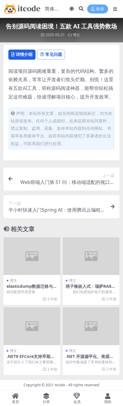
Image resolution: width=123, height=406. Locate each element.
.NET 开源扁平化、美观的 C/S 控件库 (90, 358)
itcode (60, 384)
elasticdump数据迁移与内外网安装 (32, 288)
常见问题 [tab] (53, 54)
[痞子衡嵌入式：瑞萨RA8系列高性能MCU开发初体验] (91, 256)
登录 (100, 9)
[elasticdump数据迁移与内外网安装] (32, 256)
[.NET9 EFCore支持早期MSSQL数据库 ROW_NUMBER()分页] (32, 326)
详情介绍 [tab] (24, 54)
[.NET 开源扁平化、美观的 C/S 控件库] (91, 326)
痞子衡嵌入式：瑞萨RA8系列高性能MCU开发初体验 (91, 288)
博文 (76, 34)
